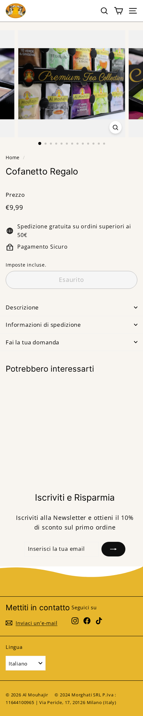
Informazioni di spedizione (43, 324)
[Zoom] (115, 127)
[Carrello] (118, 11)
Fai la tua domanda (32, 342)
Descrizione (22, 307)
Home (13, 157)
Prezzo (15, 194)
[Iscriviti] (113, 549)
